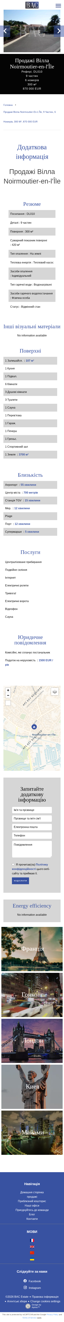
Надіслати (20, 881)
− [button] (8, 695)
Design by (36, 1306)
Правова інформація (45, 1296)
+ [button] (8, 690)
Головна (8, 105)
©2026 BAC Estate (17, 1296)
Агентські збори (17, 1301)
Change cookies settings (45, 1301)
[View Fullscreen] (8, 702)
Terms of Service (29, 1318)
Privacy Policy (52, 1314)
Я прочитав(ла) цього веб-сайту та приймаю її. (31, 869)
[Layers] (55, 691)
